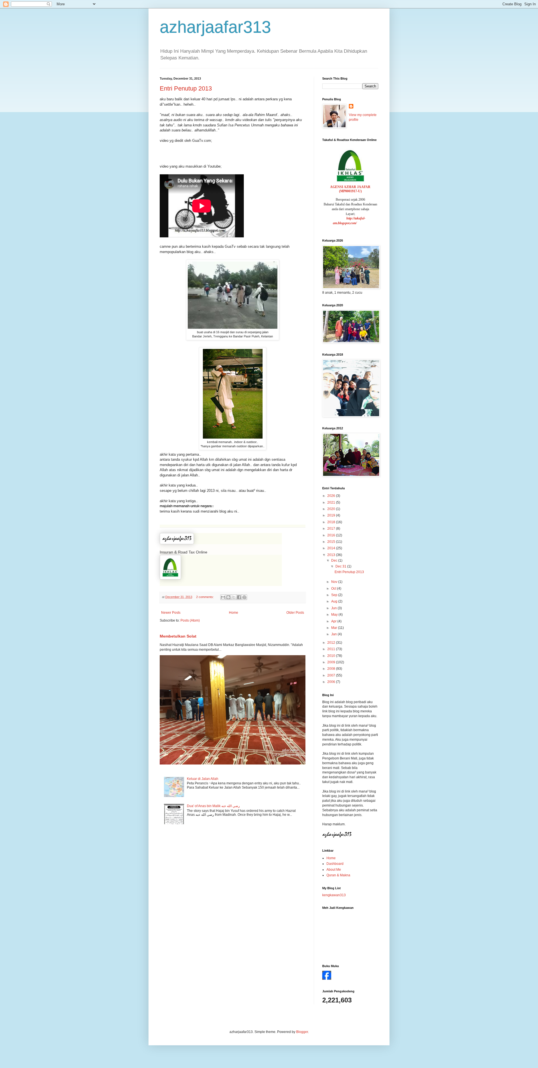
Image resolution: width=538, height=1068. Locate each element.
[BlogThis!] (228, 597)
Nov (334, 582)
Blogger (302, 1032)
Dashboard (335, 864)
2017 (331, 528)
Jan (334, 634)
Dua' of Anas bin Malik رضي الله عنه (213, 806)
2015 (331, 542)
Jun (334, 608)
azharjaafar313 (215, 27)
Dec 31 (341, 566)
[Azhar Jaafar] (326, 979)
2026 (331, 496)
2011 (331, 649)
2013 (331, 555)
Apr (334, 621)
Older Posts (295, 613)
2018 (331, 522)
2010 (331, 656)
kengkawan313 (334, 895)
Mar (334, 628)
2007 (331, 675)
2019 (331, 515)
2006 (331, 682)
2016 (331, 535)
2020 (331, 509)
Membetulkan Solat (178, 636)
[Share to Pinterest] (244, 597)
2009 (331, 662)
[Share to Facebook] (239, 597)
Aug (334, 601)
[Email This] (223, 597)
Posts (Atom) (190, 620)
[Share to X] (233, 597)
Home (233, 613)
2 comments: (205, 597)
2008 (331, 669)
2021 (331, 502)
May (334, 615)
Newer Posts (170, 613)
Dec (334, 560)
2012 (331, 643)
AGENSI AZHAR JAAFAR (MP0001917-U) (350, 189)
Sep (334, 595)
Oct (334, 588)
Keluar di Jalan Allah (202, 779)
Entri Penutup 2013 (186, 88)
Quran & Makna (338, 875)
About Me (333, 870)
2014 (331, 548)
